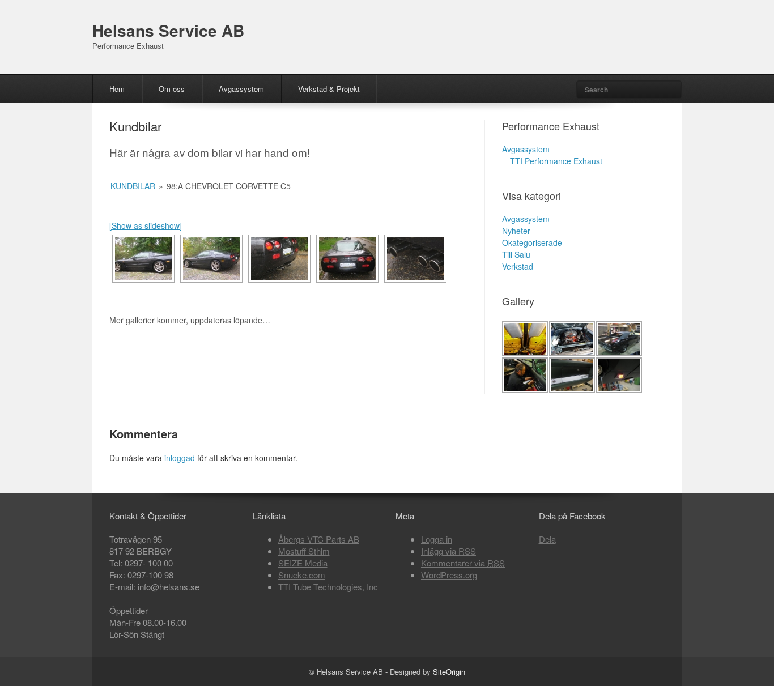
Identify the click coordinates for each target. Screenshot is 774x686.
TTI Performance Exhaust (556, 161)
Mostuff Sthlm (304, 551)
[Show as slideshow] (145, 225)
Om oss (172, 88)
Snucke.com (301, 575)
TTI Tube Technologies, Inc (328, 587)
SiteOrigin (449, 671)
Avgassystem (241, 88)
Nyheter (516, 230)
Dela (547, 539)
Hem (117, 88)
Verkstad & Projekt (329, 88)
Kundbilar (132, 185)
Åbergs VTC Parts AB (318, 539)
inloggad (179, 457)
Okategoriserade (532, 242)
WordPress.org (449, 575)
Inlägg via (448, 551)
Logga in (436, 539)
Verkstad (517, 266)
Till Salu (516, 254)
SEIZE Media (303, 563)
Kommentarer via (463, 563)
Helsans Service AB (168, 30)
